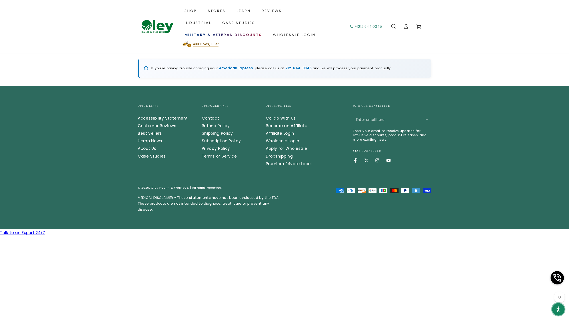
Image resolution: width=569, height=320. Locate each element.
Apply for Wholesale (286, 148)
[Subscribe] (428, 119)
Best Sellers (150, 133)
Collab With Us (281, 118)
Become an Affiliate (286, 125)
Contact (210, 118)
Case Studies (152, 156)
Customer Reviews (157, 125)
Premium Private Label (289, 163)
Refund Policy (216, 125)
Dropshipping (279, 156)
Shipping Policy (217, 133)
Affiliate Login (280, 133)
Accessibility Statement (163, 118)
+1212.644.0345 (368, 26)
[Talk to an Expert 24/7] (557, 277)
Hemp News (150, 141)
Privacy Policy (216, 148)
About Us (147, 148)
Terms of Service (219, 156)
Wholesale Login (282, 141)
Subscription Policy (221, 141)
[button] (393, 26)
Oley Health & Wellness (169, 188)
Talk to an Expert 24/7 (22, 232)
